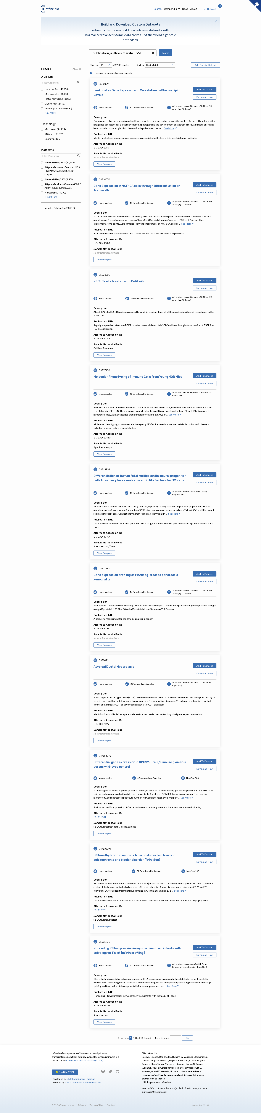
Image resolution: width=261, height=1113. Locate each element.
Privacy (82, 1105)
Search (158, 9)
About (193, 9)
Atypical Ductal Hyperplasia (113, 666)
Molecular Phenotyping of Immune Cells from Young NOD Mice (137, 377)
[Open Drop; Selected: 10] (105, 65)
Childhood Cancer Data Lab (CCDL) (84, 1060)
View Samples (104, 164)
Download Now (204, 96)
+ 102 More (51, 196)
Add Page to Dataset (205, 64)
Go (187, 1037)
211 (141, 1037)
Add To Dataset (204, 89)
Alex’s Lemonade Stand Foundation (83, 1082)
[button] (153, 53)
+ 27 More (50, 112)
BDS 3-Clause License (63, 1105)
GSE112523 (99, 909)
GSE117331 (99, 816)
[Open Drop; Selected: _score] (160, 65)
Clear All (76, 69)
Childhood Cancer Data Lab (81, 1078)
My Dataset (209, 9)
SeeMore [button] (169, 128)
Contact (111, 1105)
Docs (185, 9)
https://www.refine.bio (159, 1082)
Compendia (170, 9)
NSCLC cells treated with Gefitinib (118, 281)
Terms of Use (96, 1105)
